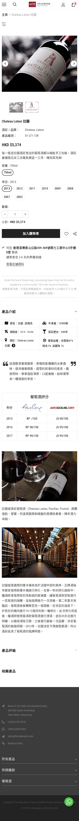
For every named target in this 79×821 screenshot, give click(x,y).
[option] (39, 64)
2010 (45, 188)
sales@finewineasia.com (20, 736)
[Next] (74, 63)
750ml (7, 172)
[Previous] (5, 63)
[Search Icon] (15, 4)
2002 (20, 197)
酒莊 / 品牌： (10, 130)
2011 (32, 188)
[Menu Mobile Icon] (4, 4)
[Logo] (39, 4)
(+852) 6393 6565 (17, 729)
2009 (58, 188)
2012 (20, 188)
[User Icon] (63, 5)
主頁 (5, 14)
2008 (70, 188)
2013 (7, 188)
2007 (7, 197)
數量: (5, 207)
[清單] (66, 233)
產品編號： (9, 135)
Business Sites (15, 743)
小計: (5, 222)
